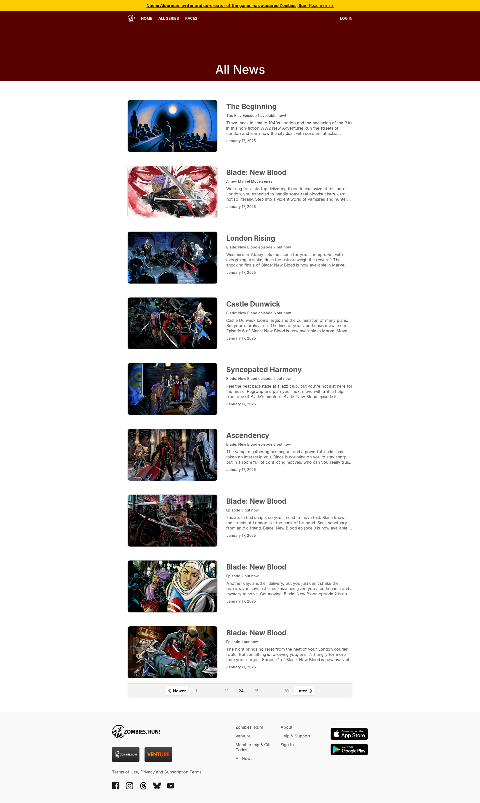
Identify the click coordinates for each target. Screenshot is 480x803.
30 (286, 690)
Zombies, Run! (249, 727)
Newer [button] (179, 690)
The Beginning (251, 106)
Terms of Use (125, 771)
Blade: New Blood (256, 172)
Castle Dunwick (253, 304)
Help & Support (295, 735)
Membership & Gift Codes (253, 747)
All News (244, 758)
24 (241, 690)
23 (226, 690)
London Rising (250, 238)
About (286, 727)
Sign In (287, 744)
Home (146, 18)
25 (256, 690)
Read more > (240, 5)
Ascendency (247, 435)
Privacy (147, 771)
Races (191, 18)
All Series (168, 18)
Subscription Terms (183, 771)
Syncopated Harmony (264, 369)
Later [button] (301, 690)
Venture (243, 735)
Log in (346, 18)
